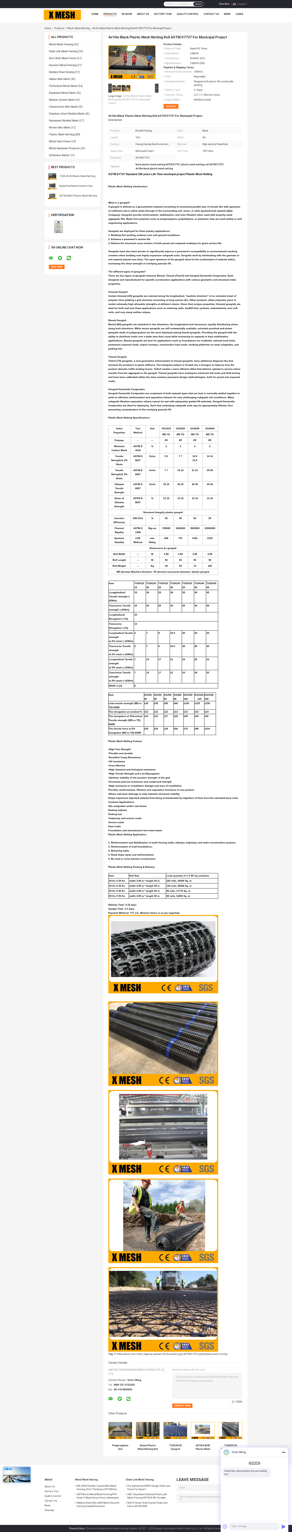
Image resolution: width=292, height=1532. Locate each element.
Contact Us (211, 14)
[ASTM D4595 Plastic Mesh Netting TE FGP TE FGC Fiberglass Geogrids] (203, 1430)
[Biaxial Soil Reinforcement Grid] (52, 186)
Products (109, 14)
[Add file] (225, 1526)
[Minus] (284, 1452)
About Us (143, 14)
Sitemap (49, 1510)
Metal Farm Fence (60, 141)
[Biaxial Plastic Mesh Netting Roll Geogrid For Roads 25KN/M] (148, 1430)
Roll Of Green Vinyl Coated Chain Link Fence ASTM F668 (147, 1504)
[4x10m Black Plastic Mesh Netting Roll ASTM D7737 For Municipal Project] (132, 62)
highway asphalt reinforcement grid (163, 1354)
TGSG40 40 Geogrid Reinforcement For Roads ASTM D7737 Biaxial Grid (175, 1447)
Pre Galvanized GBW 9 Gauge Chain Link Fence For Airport (148, 1488)
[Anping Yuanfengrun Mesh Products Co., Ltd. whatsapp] (62, 258)
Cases (239, 14)
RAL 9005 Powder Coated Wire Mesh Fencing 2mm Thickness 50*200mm (97, 1488)
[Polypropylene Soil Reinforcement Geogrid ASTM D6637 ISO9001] (120, 1430)
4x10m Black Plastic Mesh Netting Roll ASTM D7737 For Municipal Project (130, 99)
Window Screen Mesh (62, 99)
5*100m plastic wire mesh (128, 1354)
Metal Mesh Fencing (61, 44)
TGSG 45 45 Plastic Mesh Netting (77, 176)
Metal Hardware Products (64, 148)
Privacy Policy (76, 1528)
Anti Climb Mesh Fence (62, 58)
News (227, 14)
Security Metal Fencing (63, 65)
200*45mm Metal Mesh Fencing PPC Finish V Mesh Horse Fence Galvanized (98, 1496)
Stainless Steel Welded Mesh (66, 113)
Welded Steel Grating (61, 72)
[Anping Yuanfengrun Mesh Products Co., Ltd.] (62, 15)
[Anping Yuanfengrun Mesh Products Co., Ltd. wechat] (71, 258)
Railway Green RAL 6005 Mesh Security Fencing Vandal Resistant (98, 1504)
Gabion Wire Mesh (59, 79)
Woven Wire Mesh (59, 127)
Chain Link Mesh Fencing (63, 51)
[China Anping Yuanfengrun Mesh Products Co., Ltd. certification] (58, 227)
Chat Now (224, 4)
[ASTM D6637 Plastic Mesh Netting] (52, 196)
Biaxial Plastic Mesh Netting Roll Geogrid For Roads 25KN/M (148, 1447)
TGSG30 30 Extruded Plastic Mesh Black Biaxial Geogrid (230, 1447)
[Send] (283, 1526)
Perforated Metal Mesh (63, 86)
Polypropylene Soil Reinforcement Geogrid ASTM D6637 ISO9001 (120, 1447)
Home (95, 14)
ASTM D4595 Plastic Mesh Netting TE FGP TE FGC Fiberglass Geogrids (203, 1447)
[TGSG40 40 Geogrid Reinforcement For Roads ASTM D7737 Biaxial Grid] (175, 1430)
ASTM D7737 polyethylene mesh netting (205, 1354)
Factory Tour (163, 14)
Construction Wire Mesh (63, 106)
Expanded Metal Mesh (62, 92)
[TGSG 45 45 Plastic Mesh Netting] (52, 176)
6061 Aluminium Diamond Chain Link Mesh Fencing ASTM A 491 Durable (147, 1496)
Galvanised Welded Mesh (64, 120)
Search (198, 4)
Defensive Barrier (59, 155)
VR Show (126, 14)
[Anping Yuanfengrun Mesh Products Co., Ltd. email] (53, 258)
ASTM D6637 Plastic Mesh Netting (78, 195)
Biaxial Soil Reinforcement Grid (75, 186)
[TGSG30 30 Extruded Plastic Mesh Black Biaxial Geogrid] (230, 1430)
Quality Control (188, 14)
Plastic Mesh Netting (78, 28)
